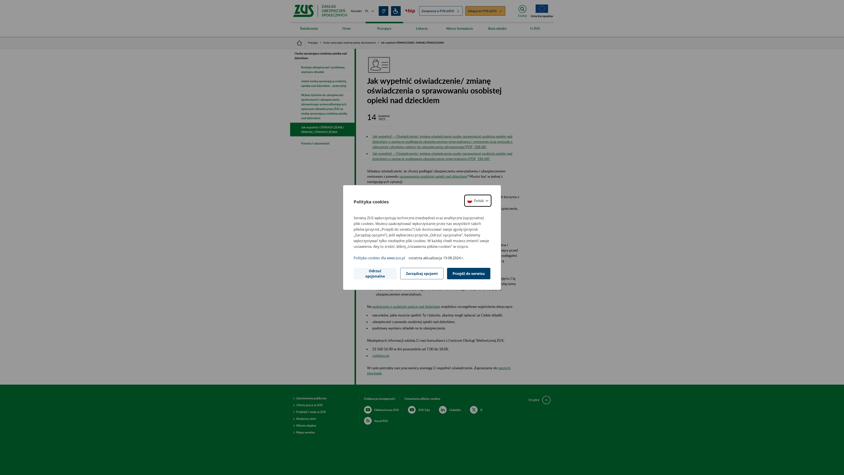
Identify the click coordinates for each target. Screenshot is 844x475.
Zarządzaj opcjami (422, 273)
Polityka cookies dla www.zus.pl (379, 258)
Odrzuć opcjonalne (375, 274)
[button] (477, 201)
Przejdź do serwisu (469, 273)
